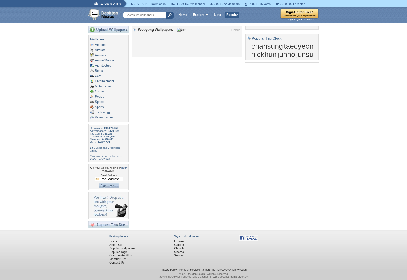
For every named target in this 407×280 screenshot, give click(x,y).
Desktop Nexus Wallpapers (103, 14)
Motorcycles (103, 86)
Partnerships (208, 269)
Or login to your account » (299, 19)
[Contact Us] (110, 216)
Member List (117, 259)
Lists (217, 14)
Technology (102, 112)
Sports (99, 107)
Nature (99, 91)
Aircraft (100, 50)
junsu (304, 54)
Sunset (179, 255)
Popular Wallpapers (122, 248)
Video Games (104, 117)
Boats (99, 70)
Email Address (109, 175)
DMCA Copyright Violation (232, 269)
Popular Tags (118, 252)
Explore (198, 14)
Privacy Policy (169, 269)
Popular (232, 14)
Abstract (100, 45)
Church (179, 248)
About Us (115, 245)
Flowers (179, 241)
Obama (179, 252)
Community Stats (121, 255)
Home (183, 14)
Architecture (103, 65)
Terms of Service (189, 269)
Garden (179, 245)
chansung (267, 46)
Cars (98, 76)
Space (99, 102)
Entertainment (104, 81)
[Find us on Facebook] (248, 240)
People (99, 96)
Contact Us (117, 262)
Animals (100, 55)
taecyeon (298, 46)
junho (286, 54)
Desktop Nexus (196, 273)
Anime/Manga (104, 60)
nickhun (264, 54)
